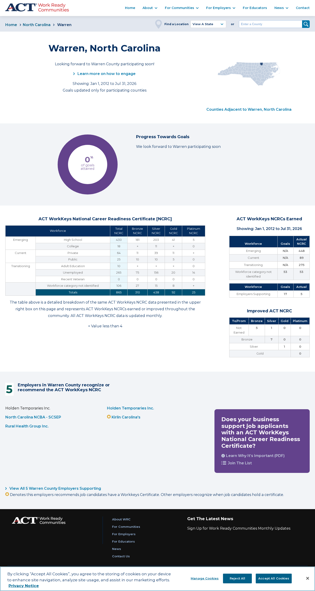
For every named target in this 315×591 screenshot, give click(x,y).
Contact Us (121, 556)
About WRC (121, 519)
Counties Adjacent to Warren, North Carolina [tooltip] (248, 109)
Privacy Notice (24, 585)
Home (130, 8)
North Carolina (37, 25)
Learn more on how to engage (106, 74)
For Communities (179, 8)
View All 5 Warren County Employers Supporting (55, 488)
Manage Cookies (205, 578)
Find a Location (176, 24)
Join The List (240, 463)
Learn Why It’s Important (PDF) (255, 456)
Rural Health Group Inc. (27, 426)
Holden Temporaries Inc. (130, 408)
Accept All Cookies (273, 578)
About (148, 8)
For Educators (255, 8)
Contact (303, 8)
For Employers (218, 8)
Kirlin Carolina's (126, 417)
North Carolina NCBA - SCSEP (33, 417)
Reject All (237, 578)
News (279, 8)
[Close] (308, 578)
